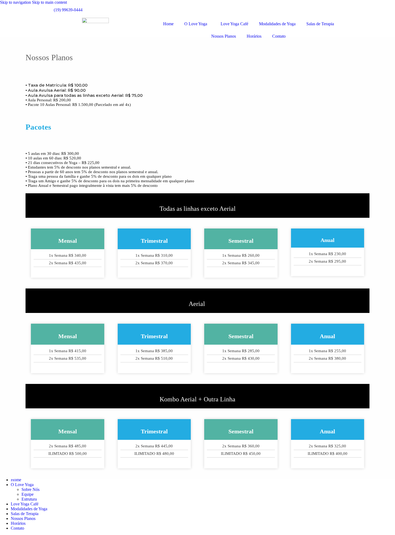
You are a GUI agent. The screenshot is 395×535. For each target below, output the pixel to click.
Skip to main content (49, 2)
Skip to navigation (16, 2)
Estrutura (29, 499)
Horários (254, 36)
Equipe (27, 494)
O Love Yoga (195, 24)
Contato (279, 36)
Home (168, 24)
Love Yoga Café (234, 24)
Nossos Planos (223, 36)
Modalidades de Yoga (277, 24)
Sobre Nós (30, 489)
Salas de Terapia (320, 24)
